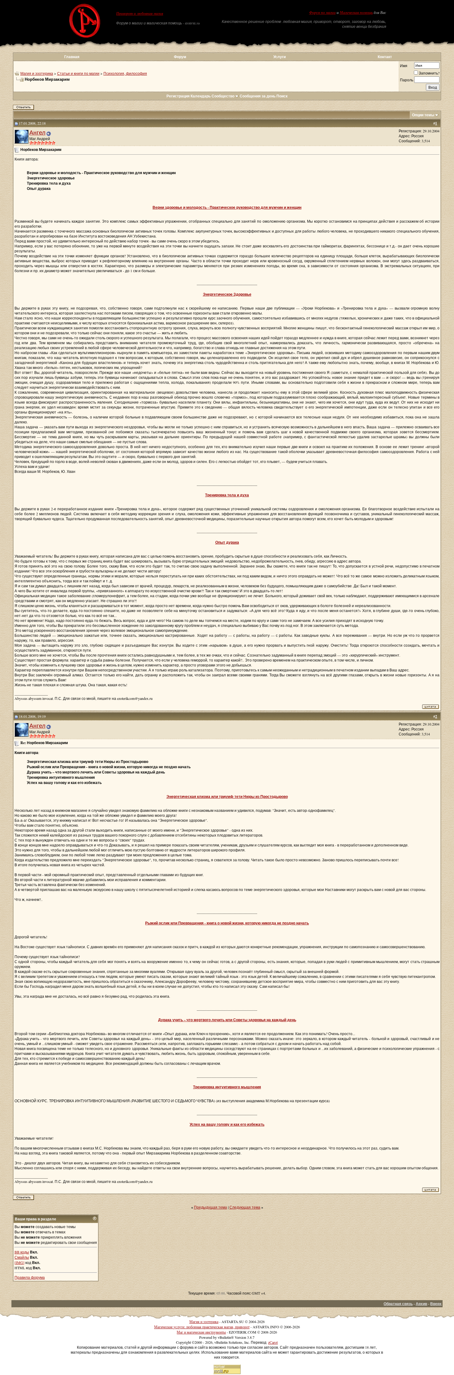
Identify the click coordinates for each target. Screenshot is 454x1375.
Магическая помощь (356, 13)
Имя (403, 65)
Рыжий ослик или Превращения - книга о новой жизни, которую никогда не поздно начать (227, 923)
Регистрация (178, 96)
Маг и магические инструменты (201, 1332)
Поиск (282, 96)
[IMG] (19, 1262)
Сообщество (223, 96)
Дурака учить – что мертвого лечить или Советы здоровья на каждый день (227, 1019)
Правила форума (30, 1277)
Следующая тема (244, 1207)
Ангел (37, 132)
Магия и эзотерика (36, 73)
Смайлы (22, 1257)
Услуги (279, 56)
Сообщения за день (257, 96)
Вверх (436, 1303)
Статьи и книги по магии (78, 73)
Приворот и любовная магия (139, 13)
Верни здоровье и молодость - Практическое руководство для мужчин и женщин (227, 207)
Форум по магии (322, 13)
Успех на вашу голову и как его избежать (227, 1124)
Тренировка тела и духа (227, 495)
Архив (421, 1303)
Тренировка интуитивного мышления (227, 1087)
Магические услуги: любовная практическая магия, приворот (202, 1326)
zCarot (273, 1342)
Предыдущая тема (210, 1207)
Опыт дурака (227, 542)
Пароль (406, 79)
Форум (180, 56)
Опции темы (423, 115)
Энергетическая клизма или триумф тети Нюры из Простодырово (227, 796)
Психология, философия (125, 73)
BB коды (22, 1251)
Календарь (201, 96)
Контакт (385, 56)
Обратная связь (398, 1303)
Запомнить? (429, 73)
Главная (71, 56)
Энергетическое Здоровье (227, 294)
